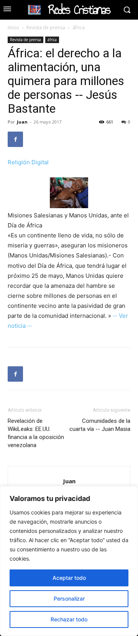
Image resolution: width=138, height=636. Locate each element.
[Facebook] (15, 139)
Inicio (13, 27)
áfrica (78, 27)
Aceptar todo (69, 577)
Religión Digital (28, 162)
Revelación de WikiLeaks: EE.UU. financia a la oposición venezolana (36, 433)
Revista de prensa (45, 27)
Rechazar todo (69, 619)
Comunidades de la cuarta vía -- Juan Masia (99, 424)
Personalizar (69, 598)
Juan (22, 122)
